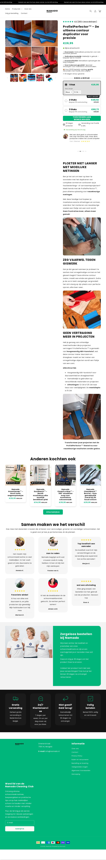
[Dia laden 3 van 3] (84, 151)
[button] (17, 9)
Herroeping (76, 774)
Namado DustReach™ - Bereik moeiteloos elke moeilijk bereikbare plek (40, 494)
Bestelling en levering (80, 763)
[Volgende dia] (86, 151)
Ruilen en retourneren (80, 760)
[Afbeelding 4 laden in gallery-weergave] (40, 78)
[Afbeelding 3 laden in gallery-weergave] (31, 78)
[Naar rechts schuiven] (55, 78)
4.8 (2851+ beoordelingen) (85, 21)
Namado (49, 846)
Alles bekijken (53, 512)
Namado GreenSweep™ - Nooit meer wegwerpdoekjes (15, 492)
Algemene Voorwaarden (81, 770)
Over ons (75, 749)
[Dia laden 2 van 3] (82, 151)
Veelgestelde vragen (80, 767)
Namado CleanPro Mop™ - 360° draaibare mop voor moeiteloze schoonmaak (65, 494)
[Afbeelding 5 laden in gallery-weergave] (49, 78)
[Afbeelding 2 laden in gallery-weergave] (23, 78)
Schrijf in (19, 829)
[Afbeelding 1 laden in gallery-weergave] (14, 78)
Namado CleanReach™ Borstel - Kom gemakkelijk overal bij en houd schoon (90, 494)
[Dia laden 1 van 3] (80, 151)
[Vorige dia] (78, 151)
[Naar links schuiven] (7, 78)
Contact (75, 752)
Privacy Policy (77, 756)
